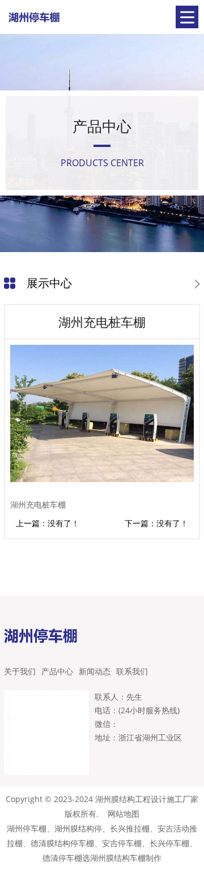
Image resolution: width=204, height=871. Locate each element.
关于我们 (20, 671)
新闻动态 (94, 671)
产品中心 (57, 671)
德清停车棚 (62, 857)
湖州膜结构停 (78, 828)
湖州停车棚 (26, 828)
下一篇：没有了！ (156, 523)
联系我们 (132, 671)
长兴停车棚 (169, 843)
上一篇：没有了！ (47, 523)
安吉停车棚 (122, 843)
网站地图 (123, 813)
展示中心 (49, 283)
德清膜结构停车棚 (62, 843)
